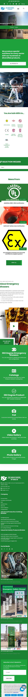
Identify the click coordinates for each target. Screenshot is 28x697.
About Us (3, 505)
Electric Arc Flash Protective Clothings (10, 521)
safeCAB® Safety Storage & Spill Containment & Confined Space (12, 538)
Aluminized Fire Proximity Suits (8, 519)
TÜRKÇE (23, 4)
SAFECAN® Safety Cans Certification (14, 226)
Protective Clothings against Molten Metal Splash (11, 523)
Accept (8, 695)
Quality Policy (4, 504)
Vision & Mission (4, 507)
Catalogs (14, 375)
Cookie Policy (15, 692)
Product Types (14, 27)
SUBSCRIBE (9, 678)
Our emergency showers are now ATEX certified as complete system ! (14, 253)
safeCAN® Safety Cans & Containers (9, 536)
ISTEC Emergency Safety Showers (9, 534)
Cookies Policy (4, 509)
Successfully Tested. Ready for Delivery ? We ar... (11, 653)
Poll (14, 415)
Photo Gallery (14, 455)
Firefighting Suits (5, 517)
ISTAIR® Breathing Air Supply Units (9, 541)
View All (14, 262)
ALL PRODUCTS (14, 63)
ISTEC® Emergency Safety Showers (14, 87)
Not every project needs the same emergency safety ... (12, 621)
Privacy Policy (4, 498)
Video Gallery (14, 435)
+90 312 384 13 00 (14, 1)
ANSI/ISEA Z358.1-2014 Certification (14, 203)
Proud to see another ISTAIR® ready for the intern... (11, 582)
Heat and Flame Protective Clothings (9, 526)
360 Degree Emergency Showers (14, 354)
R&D (2, 502)
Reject (14, 695)
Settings (20, 695)
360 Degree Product (14, 395)
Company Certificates (6, 500)
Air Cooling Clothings (6, 527)
